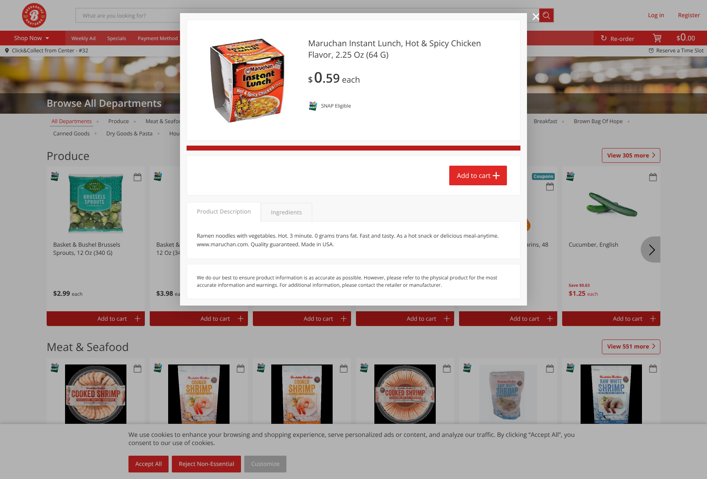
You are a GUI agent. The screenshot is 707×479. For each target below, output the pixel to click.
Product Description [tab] (224, 212)
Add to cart (474, 175)
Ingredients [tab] (286, 212)
